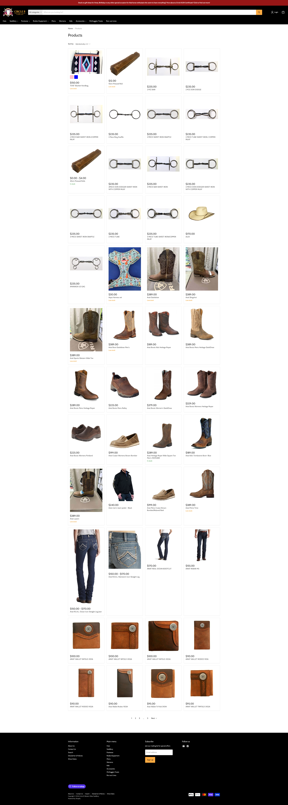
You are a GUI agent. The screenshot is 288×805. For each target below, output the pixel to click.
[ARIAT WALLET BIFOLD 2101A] (86, 636)
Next (153, 718)
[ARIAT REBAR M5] (202, 545)
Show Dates (72, 759)
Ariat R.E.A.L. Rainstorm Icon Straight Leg (124, 577)
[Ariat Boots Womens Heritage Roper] (202, 384)
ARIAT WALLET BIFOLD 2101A (81, 659)
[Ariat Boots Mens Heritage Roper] (86, 385)
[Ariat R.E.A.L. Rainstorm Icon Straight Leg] (125, 549)
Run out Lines (111, 21)
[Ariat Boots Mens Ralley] (125, 385)
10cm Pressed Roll (116, 84)
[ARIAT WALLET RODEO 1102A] (86, 683)
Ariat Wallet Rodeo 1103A (118, 707)
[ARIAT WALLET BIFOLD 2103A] (163, 636)
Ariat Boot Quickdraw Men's (119, 347)
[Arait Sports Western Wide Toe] (86, 329)
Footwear (25, 21)
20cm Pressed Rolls (77, 181)
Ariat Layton (74, 519)
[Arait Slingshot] (202, 269)
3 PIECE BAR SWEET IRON (157, 187)
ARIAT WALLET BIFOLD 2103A (159, 659)
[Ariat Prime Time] (202, 485)
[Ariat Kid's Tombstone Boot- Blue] (202, 432)
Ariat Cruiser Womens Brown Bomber (123, 456)
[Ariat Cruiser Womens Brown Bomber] (125, 432)
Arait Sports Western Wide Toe (81, 358)
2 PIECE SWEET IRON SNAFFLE (159, 137)
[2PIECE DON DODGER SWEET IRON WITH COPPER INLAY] (125, 164)
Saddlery (13, 21)
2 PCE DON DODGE (193, 90)
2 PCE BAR (151, 90)
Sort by (70, 44)
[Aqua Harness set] (125, 269)
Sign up (150, 760)
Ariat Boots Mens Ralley (118, 408)
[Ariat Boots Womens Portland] (86, 432)
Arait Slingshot (191, 297)
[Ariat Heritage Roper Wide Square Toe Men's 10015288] (163, 432)
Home (70, 29)
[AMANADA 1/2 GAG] (86, 263)
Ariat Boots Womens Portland (81, 456)
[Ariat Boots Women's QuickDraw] (163, 385)
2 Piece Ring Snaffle (116, 137)
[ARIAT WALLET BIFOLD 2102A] (125, 636)
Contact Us (72, 749)
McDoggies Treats (96, 21)
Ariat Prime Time (192, 508)
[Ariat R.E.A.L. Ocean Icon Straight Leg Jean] (86, 567)
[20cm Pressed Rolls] (86, 161)
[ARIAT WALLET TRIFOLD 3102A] (202, 683)
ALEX (188, 237)
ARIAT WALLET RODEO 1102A (81, 707)
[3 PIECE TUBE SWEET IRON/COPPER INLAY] (163, 213)
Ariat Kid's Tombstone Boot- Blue (198, 456)
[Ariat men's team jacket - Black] (125, 485)
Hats (4, 21)
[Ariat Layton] (86, 490)
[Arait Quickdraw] (163, 269)
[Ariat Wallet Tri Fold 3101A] (163, 683)
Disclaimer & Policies (75, 756)
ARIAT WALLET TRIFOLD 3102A (198, 707)
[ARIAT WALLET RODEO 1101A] (202, 636)
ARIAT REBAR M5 (192, 569)
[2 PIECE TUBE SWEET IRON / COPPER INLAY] (202, 114)
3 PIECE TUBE (114, 237)
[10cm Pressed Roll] (125, 63)
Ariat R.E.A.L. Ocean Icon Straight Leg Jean (86, 612)
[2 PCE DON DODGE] (202, 66)
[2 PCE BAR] (163, 66)
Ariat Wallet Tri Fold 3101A (157, 707)
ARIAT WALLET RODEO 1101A (197, 659)
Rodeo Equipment (40, 21)
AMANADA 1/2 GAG (77, 287)
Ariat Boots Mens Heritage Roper (82, 408)
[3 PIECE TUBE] (125, 213)
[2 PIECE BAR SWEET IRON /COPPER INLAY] (86, 114)
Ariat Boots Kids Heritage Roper (159, 347)
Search (70, 752)
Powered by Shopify (74, 798)
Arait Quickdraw (153, 297)
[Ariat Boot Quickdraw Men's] (125, 324)
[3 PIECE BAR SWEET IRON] (163, 164)
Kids (70, 21)
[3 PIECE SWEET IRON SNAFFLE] (86, 213)
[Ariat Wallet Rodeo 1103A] (125, 683)
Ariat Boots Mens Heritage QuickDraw (200, 347)
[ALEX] (202, 213)
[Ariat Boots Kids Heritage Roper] (163, 324)
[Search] (259, 12)
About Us (71, 746)
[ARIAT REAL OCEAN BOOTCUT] (163, 545)
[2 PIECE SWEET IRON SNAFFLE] (163, 114)
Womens (62, 21)
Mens (54, 21)
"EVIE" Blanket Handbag (79, 86)
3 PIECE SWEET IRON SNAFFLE (82, 237)
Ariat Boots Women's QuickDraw (159, 408)
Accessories (80, 21)
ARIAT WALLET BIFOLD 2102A (120, 659)
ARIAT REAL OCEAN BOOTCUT (159, 569)
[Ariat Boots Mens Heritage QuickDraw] (202, 324)
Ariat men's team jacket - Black (120, 508)
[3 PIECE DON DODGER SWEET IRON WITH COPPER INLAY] (202, 164)
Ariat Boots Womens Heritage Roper (199, 406)
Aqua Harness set (115, 297)
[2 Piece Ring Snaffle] (125, 114)
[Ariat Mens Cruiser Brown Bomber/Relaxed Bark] (163, 485)
